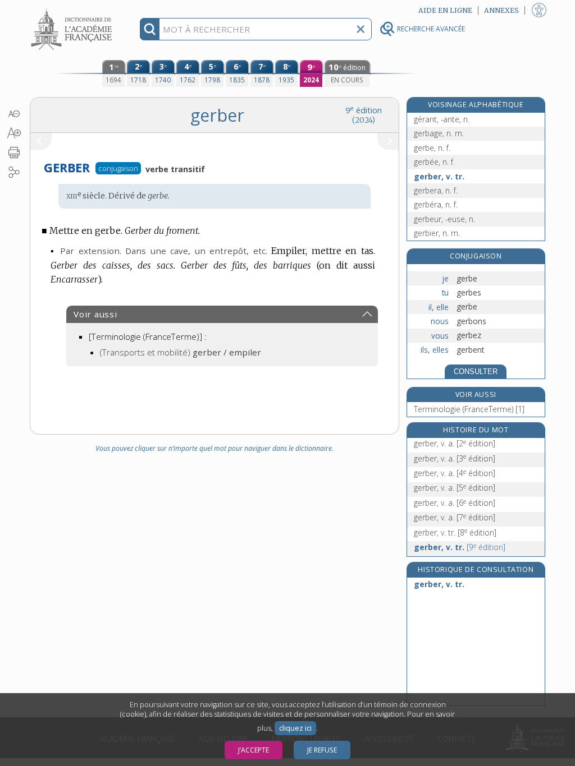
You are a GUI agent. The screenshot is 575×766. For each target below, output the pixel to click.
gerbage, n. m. (439, 133)
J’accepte (253, 750)
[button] (14, 114)
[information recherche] (149, 29)
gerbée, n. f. (434, 161)
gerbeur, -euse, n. (444, 219)
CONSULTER (476, 371)
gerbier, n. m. (437, 233)
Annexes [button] (501, 10)
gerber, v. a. (454, 443)
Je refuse (322, 750)
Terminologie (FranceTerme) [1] (469, 409)
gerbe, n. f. (432, 147)
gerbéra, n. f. (436, 204)
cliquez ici (295, 728)
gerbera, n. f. (436, 190)
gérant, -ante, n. (441, 119)
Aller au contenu (73, 10)
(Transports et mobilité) (180, 352)
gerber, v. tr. (439, 176)
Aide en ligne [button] (445, 10)
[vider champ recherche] (360, 29)
